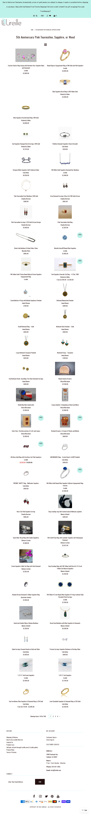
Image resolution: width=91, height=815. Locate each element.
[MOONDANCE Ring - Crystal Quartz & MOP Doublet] (65, 447)
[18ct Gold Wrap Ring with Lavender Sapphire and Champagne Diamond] (65, 528)
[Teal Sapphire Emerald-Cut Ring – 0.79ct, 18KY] (65, 264)
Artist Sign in (50, 740)
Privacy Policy (10, 750)
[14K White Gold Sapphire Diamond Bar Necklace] (65, 160)
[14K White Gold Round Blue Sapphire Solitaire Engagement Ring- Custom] (65, 473)
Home (32, 30)
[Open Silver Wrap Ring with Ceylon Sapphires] (26, 528)
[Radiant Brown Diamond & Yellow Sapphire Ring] (26, 585)
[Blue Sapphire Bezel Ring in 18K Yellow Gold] (65, 82)
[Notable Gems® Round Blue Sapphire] (65, 238)
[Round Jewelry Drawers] (65, 369)
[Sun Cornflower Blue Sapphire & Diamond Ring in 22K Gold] (26, 691)
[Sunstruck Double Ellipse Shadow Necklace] (26, 613)
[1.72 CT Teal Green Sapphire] (26, 665)
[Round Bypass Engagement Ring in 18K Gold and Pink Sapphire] (65, 56)
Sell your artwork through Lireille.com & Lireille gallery (22, 747)
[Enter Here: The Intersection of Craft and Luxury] (26, 421)
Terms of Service (11, 752)
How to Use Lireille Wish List (14, 740)
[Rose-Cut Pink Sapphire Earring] (26, 502)
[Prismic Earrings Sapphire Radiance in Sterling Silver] (65, 639)
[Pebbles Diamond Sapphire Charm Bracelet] (65, 134)
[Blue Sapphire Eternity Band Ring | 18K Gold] (26, 108)
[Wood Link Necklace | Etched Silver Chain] (26, 238)
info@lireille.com (56, 770)
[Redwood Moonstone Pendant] (65, 291)
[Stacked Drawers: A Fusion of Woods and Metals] (65, 421)
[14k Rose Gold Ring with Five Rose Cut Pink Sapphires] (26, 447)
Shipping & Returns (12, 737)
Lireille (44, 807)
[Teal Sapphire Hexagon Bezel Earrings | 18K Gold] (26, 134)
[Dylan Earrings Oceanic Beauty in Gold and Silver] (26, 639)
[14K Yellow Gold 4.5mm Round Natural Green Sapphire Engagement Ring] (26, 264)
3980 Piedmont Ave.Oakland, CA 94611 (52, 755)
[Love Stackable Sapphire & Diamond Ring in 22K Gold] (65, 691)
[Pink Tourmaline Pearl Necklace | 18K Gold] (26, 186)
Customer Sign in (51, 737)
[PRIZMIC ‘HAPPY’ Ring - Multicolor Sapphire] (26, 473)
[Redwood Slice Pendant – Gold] (65, 317)
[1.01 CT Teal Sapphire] (65, 665)
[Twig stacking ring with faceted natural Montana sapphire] (65, 502)
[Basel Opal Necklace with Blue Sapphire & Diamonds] (65, 613)
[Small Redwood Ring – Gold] (26, 317)
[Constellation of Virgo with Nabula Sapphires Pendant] (26, 291)
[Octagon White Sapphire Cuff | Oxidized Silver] (26, 160)
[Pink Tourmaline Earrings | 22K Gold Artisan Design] (26, 212)
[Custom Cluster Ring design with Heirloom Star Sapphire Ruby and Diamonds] (26, 56)
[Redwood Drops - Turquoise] (65, 343)
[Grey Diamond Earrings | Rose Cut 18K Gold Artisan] (65, 186)
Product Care (10, 745)
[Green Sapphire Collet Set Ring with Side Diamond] (26, 556)
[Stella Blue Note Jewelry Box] (26, 395)
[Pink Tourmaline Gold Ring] (65, 212)
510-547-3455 (56, 766)
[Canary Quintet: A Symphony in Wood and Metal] (65, 395)
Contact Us (9, 742)
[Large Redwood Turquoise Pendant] (26, 343)
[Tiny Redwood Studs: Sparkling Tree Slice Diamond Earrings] (26, 369)
